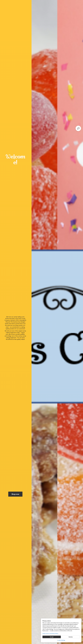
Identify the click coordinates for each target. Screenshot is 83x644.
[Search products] (78, 128)
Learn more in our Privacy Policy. (50, 633)
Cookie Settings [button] (61, 640)
